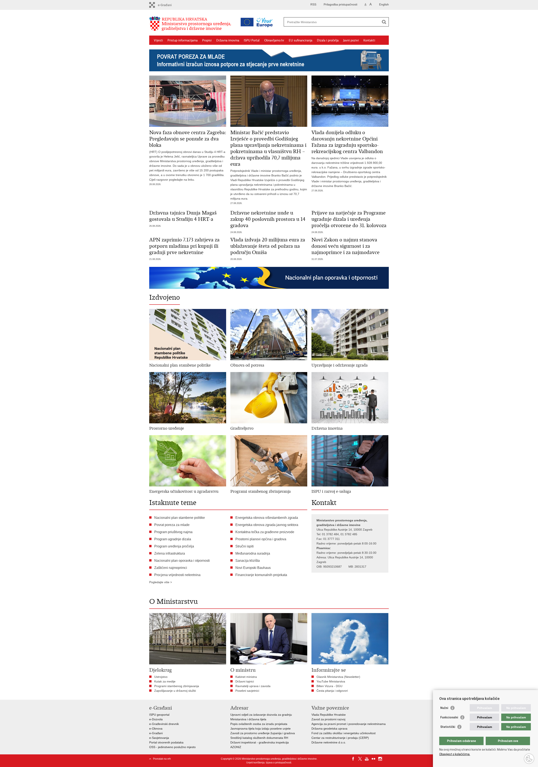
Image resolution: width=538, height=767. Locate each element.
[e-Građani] (167, 5)
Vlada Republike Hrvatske (328, 714)
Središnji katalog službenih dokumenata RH (259, 737)
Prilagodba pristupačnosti (340, 4)
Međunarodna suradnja (252, 553)
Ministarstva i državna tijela (248, 719)
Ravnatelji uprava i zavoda (252, 686)
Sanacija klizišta (247, 560)
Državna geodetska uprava (329, 728)
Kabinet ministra (246, 676)
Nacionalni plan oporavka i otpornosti (182, 560)
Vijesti (158, 40)
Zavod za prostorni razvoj (328, 719)
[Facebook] (353, 759)
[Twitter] (360, 759)
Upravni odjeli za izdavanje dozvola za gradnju (261, 714)
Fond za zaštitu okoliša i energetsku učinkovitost (343, 733)
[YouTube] (367, 759)
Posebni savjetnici (247, 690)
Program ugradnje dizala (172, 539)
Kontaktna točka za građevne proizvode (264, 532)
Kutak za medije (164, 681)
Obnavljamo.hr (274, 40)
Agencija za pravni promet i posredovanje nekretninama (348, 724)
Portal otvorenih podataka (166, 742)
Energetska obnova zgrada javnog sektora (266, 525)
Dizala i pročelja (328, 40)
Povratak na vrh (162, 758)
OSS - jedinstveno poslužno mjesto (172, 747)
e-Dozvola (156, 719)
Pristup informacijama (182, 40)
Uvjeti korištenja (255, 762)
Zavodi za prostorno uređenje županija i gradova (262, 733)
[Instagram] (380, 759)
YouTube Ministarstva (330, 681)
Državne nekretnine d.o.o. (328, 742)
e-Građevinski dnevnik (164, 724)
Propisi (207, 40)
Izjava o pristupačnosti (278, 762)
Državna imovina (227, 40)
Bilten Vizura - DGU (329, 686)
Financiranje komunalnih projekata (261, 575)
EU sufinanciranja (300, 40)
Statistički (447, 727)
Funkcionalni (449, 717)
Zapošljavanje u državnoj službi (175, 690)
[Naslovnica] (191, 23)
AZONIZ (235, 747)
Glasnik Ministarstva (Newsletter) (338, 676)
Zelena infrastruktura (169, 553)
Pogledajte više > (160, 582)
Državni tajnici (244, 681)
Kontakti (369, 40)
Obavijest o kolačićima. (454, 754)
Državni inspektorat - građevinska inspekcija (259, 742)
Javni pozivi (351, 40)
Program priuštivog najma (173, 532)
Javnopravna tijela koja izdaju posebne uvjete (260, 728)
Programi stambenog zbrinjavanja (176, 686)
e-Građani (156, 733)
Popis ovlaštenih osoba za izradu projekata (258, 724)
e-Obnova (155, 728)
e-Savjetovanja (159, 737)
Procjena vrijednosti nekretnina (177, 575)
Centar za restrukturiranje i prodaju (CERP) (340, 737)
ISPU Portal (252, 40)
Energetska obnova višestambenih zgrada (266, 517)
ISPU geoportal (159, 714)
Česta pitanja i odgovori (332, 690)
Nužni (444, 708)
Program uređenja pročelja (174, 546)
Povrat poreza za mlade (172, 525)
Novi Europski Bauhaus (253, 568)
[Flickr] (373, 759)
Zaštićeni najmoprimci (170, 568)
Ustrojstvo (160, 676)
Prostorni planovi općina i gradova (260, 539)
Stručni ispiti (244, 546)
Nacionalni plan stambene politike (179, 517)
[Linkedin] (387, 759)
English (384, 4)
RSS (313, 4)
